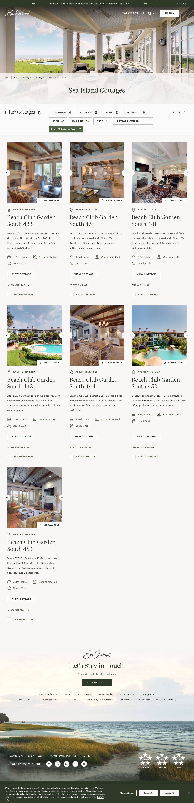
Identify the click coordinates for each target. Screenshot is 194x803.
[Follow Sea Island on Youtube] (84, 764)
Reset (177, 112)
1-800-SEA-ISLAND (84, 755)
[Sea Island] (18, 12)
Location (86, 112)
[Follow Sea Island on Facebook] (49, 764)
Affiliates (124, 699)
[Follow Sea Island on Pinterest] (75, 764)
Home (6, 77)
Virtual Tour (52, 200)
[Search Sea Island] (142, 13)
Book (168, 13)
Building (78, 121)
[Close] (189, 793)
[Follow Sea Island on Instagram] (66, 764)
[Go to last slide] (33, 3)
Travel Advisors (26, 699)
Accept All (169, 793)
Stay (16, 77)
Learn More (123, 3)
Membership (106, 694)
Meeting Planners (50, 699)
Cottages (27, 77)
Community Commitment (99, 699)
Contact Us (127, 694)
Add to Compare (23, 294)
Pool (109, 112)
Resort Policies (47, 694)
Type (56, 121)
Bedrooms (60, 112)
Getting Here (148, 694)
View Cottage (21, 274)
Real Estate (73, 699)
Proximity (133, 112)
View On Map (16, 285)
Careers (67, 694)
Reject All (148, 793)
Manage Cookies (127, 793)
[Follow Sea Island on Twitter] (58, 764)
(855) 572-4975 (130, 13)
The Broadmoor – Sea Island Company (156, 699)
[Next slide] (145, 3)
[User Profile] (151, 13)
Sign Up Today (97, 682)
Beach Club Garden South (64, 129)
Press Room (85, 694)
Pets (100, 121)
